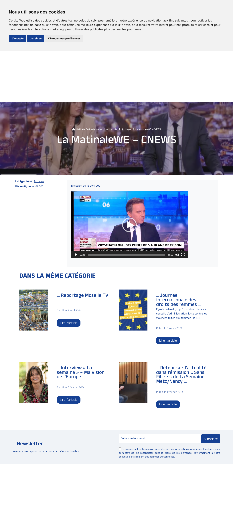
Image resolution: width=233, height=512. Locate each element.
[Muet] (177, 255)
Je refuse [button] (36, 38)
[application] (129, 224)
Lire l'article (69, 323)
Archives (39, 182)
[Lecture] (76, 255)
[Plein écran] (183, 255)
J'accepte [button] (17, 38)
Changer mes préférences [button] (64, 38)
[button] (129, 225)
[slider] (126, 255)
